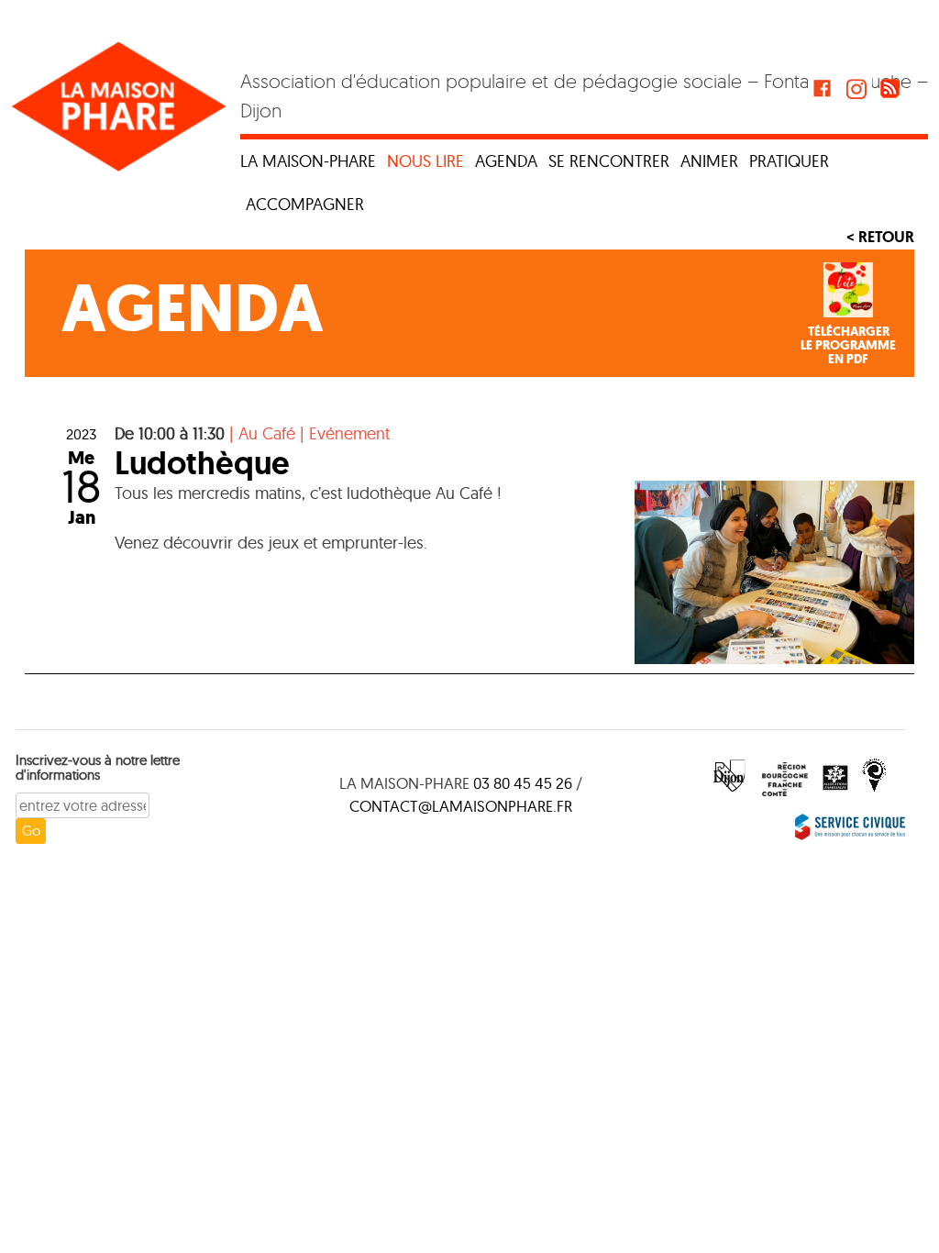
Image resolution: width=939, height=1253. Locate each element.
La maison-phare (308, 161)
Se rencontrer (608, 161)
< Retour (880, 237)
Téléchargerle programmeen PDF (848, 346)
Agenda (506, 161)
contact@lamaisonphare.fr (460, 805)
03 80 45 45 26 (522, 783)
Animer (709, 161)
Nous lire (425, 161)
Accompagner (305, 204)
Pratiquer (789, 161)
